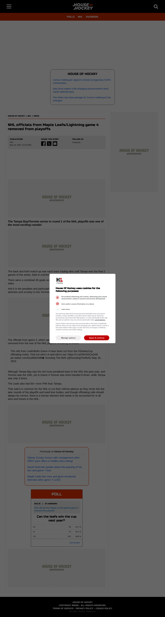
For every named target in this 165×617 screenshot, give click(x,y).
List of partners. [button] (100, 320)
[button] (82, 309)
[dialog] (83, 308)
